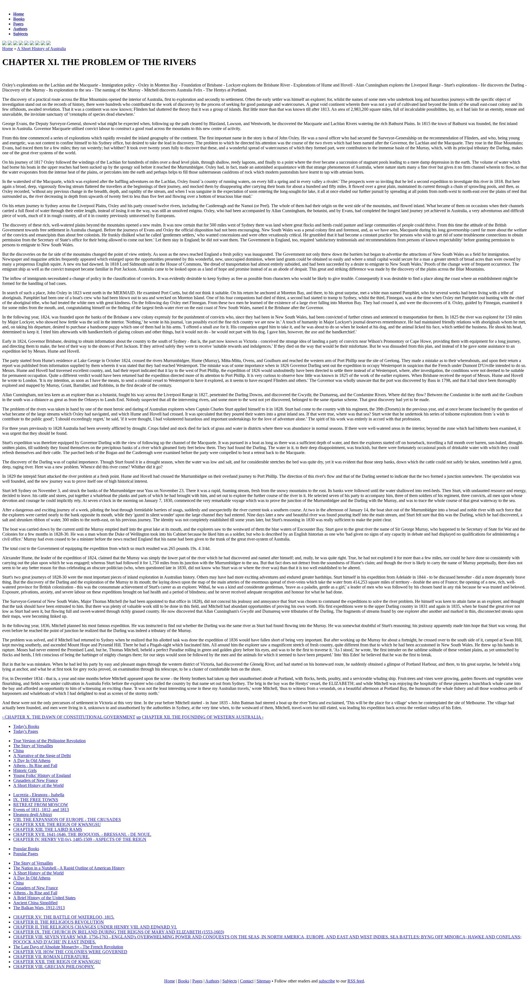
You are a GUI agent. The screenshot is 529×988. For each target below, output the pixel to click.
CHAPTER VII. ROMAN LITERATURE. (51, 956)
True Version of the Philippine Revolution (49, 740)
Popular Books (26, 848)
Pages (18, 23)
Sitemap (264, 981)
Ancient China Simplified (35, 902)
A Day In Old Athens (31, 760)
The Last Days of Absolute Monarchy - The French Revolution (68, 946)
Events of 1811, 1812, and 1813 (41, 809)
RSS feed (355, 981)
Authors (20, 28)
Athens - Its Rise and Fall (35, 765)
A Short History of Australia (41, 48)
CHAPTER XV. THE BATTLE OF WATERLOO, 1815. (63, 917)
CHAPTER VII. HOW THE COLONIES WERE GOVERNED (70, 951)
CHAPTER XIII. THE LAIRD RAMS (47, 829)
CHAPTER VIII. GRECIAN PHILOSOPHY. (54, 966)
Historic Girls (25, 770)
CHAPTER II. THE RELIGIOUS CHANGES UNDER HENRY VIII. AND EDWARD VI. (95, 927)
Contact (246, 981)
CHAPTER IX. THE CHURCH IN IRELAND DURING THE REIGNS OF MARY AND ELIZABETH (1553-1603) (118, 932)
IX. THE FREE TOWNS (35, 799)
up (138, 717)
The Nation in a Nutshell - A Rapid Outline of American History (69, 868)
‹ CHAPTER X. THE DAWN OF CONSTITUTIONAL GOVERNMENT (68, 717)
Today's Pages (25, 731)
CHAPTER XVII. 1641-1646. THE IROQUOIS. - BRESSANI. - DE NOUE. (82, 834)
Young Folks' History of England (42, 775)
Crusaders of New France (35, 780)
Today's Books (26, 726)
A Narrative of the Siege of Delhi (42, 755)
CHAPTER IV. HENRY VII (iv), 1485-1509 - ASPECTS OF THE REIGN (79, 839)
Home (18, 14)
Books (19, 19)
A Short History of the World (38, 785)
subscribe (327, 981)
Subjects (20, 33)
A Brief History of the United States (44, 897)
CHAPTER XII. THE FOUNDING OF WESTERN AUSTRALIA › (202, 717)
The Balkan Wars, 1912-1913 (39, 907)
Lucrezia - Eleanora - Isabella (38, 794)
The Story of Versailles (33, 745)
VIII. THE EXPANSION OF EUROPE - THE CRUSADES (67, 819)
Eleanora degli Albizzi (32, 814)
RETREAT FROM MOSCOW (40, 804)
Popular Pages (25, 853)
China (18, 750)
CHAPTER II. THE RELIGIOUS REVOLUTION (58, 922)
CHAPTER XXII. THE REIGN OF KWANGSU (57, 824)
